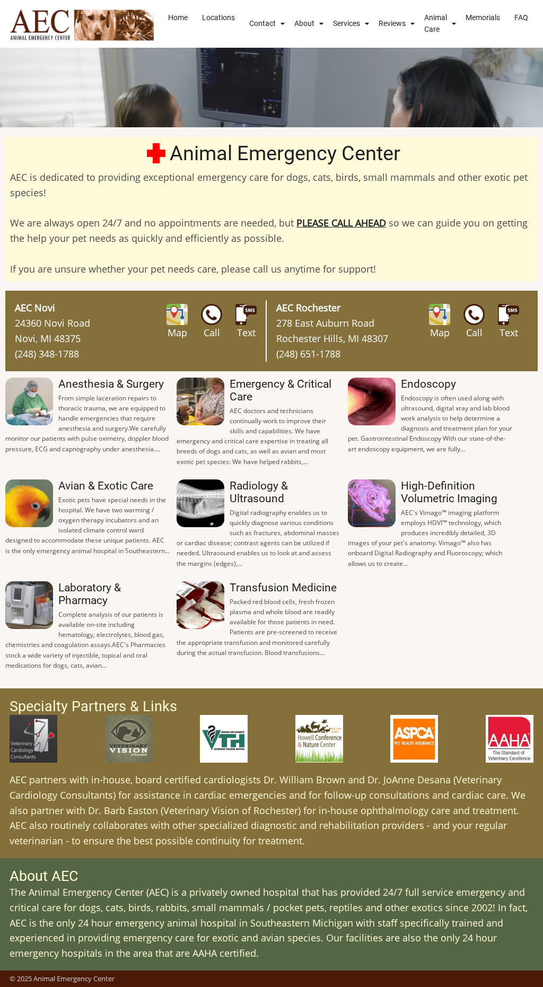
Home (178, 17)
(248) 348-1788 (47, 353)
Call (212, 332)
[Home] (82, 24)
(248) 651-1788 (308, 353)
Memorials (483, 17)
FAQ (521, 17)
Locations (218, 17)
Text (246, 332)
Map (177, 332)
